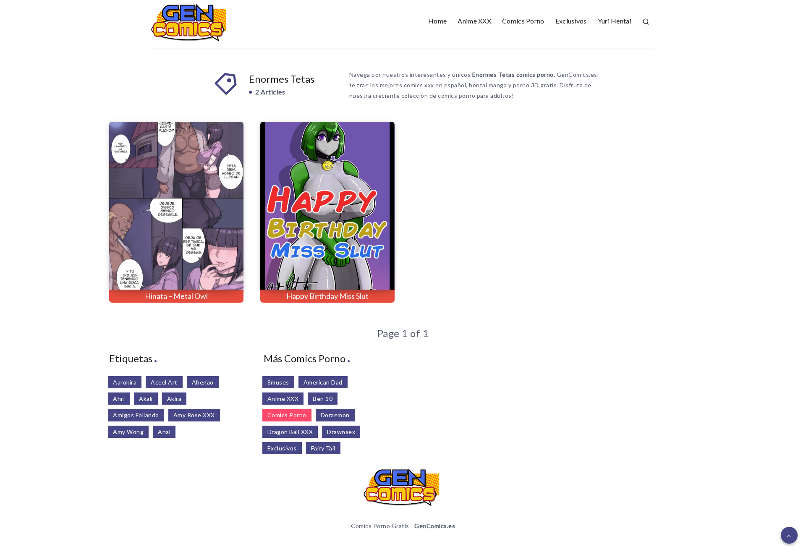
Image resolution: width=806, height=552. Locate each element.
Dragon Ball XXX (290, 431)
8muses (278, 382)
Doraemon (335, 415)
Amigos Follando (136, 415)
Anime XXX (474, 21)
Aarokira (124, 382)
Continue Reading (206, 265)
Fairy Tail (323, 448)
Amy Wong (128, 431)
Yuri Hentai (614, 21)
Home (437, 21)
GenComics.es (434, 525)
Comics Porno (523, 21)
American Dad (323, 382)
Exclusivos (571, 21)
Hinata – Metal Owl (176, 296)
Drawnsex (341, 431)
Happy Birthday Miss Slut (327, 296)
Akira (174, 398)
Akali (146, 398)
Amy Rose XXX (194, 415)
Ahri (119, 398)
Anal (164, 431)
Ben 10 (322, 398)
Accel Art (164, 382)
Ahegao (203, 382)
